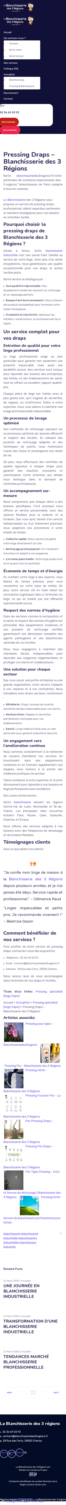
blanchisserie (22, 802)
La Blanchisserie (14, 200)
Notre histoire (16, 56)
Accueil (7, 32)
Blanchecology (17, 80)
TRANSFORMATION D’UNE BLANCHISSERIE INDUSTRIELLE (30, 1326)
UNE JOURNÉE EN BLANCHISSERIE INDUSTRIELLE (21, 1291)
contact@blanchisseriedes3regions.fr (25, 1436)
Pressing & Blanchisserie (21, 86)
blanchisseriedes (27, 176)
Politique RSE (11, 68)
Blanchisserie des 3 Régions (36, 879)
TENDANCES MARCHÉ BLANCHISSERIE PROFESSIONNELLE (26, 1362)
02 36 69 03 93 (12, 1431)
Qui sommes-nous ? (15, 38)
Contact (8, 98)
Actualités (9, 74)
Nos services (11, 62)
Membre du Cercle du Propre (33, 1470)
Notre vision (15, 50)
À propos (13, 43)
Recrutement (11, 93)
